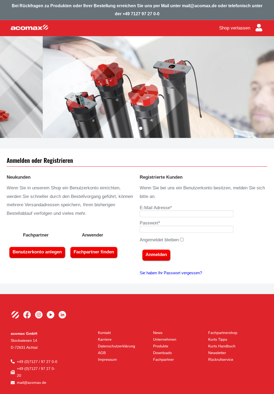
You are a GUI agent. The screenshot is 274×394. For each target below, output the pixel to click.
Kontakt (104, 333)
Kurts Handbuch (221, 346)
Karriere (105, 339)
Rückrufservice (220, 359)
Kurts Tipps (217, 339)
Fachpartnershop (222, 333)
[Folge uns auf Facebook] (27, 314)
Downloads (162, 353)
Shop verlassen (234, 28)
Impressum (107, 359)
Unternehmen (164, 339)
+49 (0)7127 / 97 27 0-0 (37, 361)
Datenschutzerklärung (116, 346)
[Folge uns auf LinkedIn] (62, 314)
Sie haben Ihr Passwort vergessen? (171, 273)
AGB (102, 353)
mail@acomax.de (31, 382)
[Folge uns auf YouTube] (50, 314)
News (157, 333)
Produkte (160, 346)
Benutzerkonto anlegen (37, 251)
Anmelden (156, 254)
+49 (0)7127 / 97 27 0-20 (36, 372)
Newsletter (217, 353)
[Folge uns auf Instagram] (39, 314)
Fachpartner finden (94, 251)
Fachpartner (163, 359)
